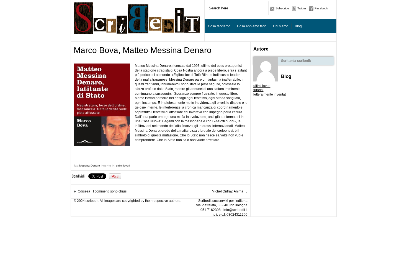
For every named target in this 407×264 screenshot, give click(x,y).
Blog (298, 26)
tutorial (258, 90)
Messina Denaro (89, 165)
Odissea (84, 191)
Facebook (321, 8)
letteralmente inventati (270, 94)
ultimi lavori (262, 86)
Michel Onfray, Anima (227, 191)
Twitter (301, 8)
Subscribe (282, 8)
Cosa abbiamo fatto (251, 26)
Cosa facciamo (219, 26)
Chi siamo (280, 26)
